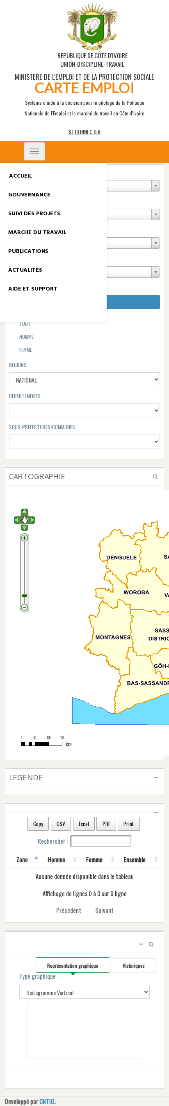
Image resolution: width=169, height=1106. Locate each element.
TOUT (24, 323)
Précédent (68, 910)
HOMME (26, 336)
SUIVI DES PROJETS (34, 213)
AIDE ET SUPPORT (32, 289)
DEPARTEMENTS (25, 395)
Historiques (134, 965)
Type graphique (37, 976)
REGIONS (18, 364)
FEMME (25, 349)
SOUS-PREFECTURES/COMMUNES (42, 426)
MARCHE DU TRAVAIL (37, 232)
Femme (94, 859)
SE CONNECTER (84, 131)
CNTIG (47, 1101)
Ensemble (135, 859)
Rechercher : (53, 840)
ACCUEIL (20, 176)
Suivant (104, 910)
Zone (22, 859)
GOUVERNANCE (29, 195)
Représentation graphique (72, 965)
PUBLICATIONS (28, 251)
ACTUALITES (25, 270)
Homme (56, 859)
